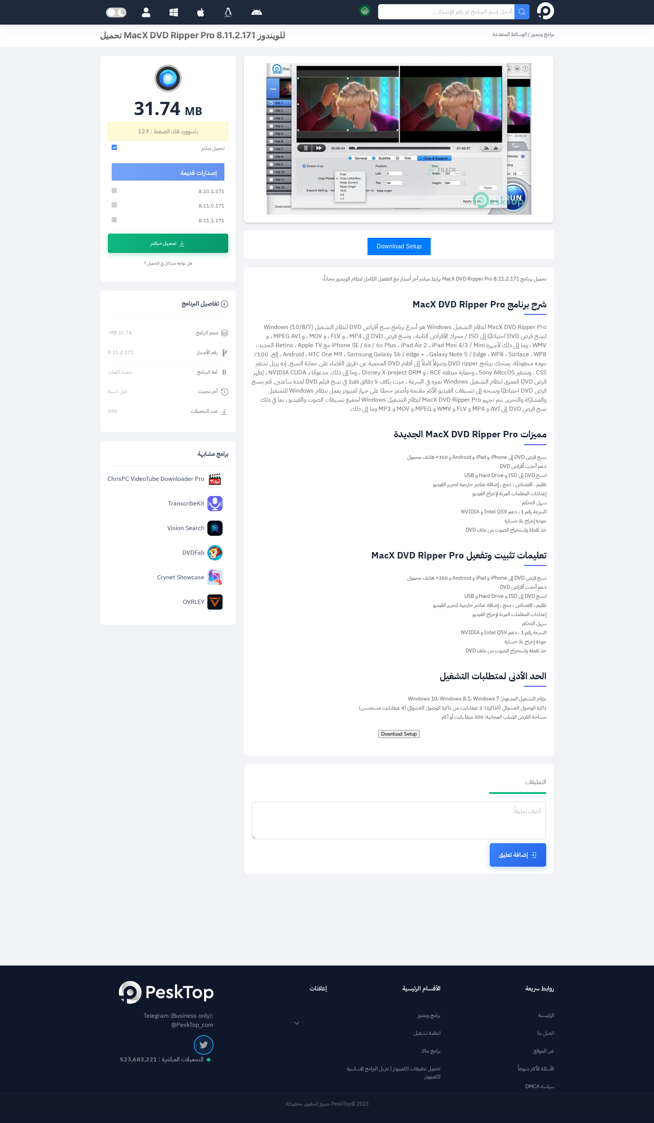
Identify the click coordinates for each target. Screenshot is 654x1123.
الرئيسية (546, 1015)
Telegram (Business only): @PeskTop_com (178, 1020)
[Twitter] (203, 1045)
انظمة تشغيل (427, 1033)
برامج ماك (431, 1051)
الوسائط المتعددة (510, 34)
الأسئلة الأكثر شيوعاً (536, 1069)
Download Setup (399, 246)
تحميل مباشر (163, 243)
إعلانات (318, 988)
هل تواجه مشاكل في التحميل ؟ (168, 263)
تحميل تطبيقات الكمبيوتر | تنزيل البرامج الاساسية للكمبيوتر (394, 1073)
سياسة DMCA (539, 1086)
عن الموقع (544, 1051)
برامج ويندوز (542, 34)
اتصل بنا (545, 1033)
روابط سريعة (539, 988)
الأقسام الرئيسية (421, 988)
